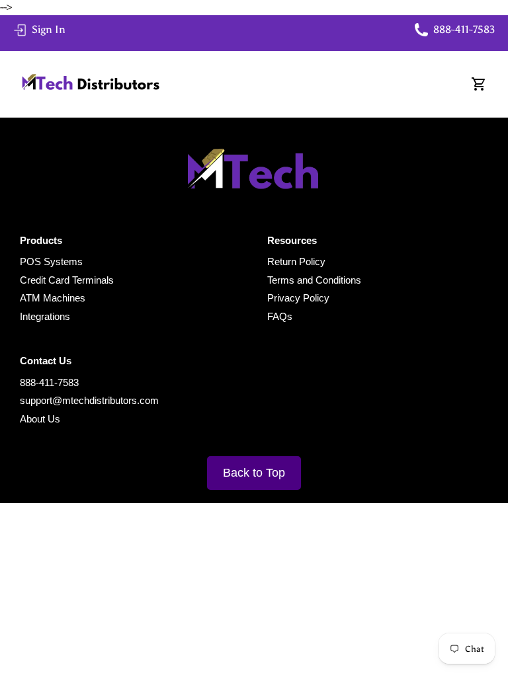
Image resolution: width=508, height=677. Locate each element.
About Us (40, 418)
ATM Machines (52, 297)
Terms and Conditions (314, 280)
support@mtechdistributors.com (89, 400)
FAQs (279, 316)
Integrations (45, 316)
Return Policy (296, 261)
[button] (478, 84)
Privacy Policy (298, 297)
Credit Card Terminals (67, 280)
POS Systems (51, 261)
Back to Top (254, 472)
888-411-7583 (49, 382)
